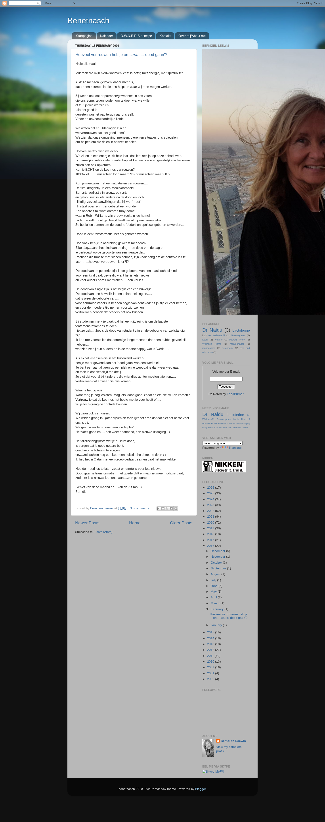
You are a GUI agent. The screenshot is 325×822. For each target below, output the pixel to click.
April (214, 597)
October (217, 562)
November (218, 556)
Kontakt (165, 36)
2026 (211, 487)
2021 (211, 516)
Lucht (205, 339)
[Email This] (159, 508)
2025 (211, 493)
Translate (235, 447)
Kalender (106, 36)
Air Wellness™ (216, 335)
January (217, 625)
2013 (211, 644)
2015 (211, 632)
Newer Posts (87, 522)
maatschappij (237, 343)
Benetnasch (88, 20)
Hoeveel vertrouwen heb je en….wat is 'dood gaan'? (121, 54)
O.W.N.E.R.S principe (136, 36)
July (214, 580)
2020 (211, 522)
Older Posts (181, 522)
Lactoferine (241, 330)
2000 (211, 679)
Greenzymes (238, 335)
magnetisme (208, 348)
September (219, 568)
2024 (211, 499)
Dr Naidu (212, 330)
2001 (211, 673)
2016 (211, 545)
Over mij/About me (192, 36)
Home (135, 522)
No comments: (140, 508)
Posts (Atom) (103, 532)
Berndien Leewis (233, 741)
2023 (211, 505)
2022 (211, 511)
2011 (211, 656)
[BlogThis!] (163, 508)
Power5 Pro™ (237, 339)
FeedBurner (235, 394)
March (215, 603)
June (214, 586)
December (218, 551)
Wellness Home (211, 343)
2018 (211, 534)
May (214, 591)
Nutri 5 (219, 339)
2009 (211, 667)
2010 (211, 661)
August (216, 574)
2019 (211, 528)
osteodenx (227, 348)
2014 (211, 638)
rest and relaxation (238, 427)
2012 (211, 650)
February (217, 609)
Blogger (200, 789)
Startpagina (84, 36)
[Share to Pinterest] (175, 508)
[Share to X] (167, 508)
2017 (211, 540)
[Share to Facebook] (171, 508)
